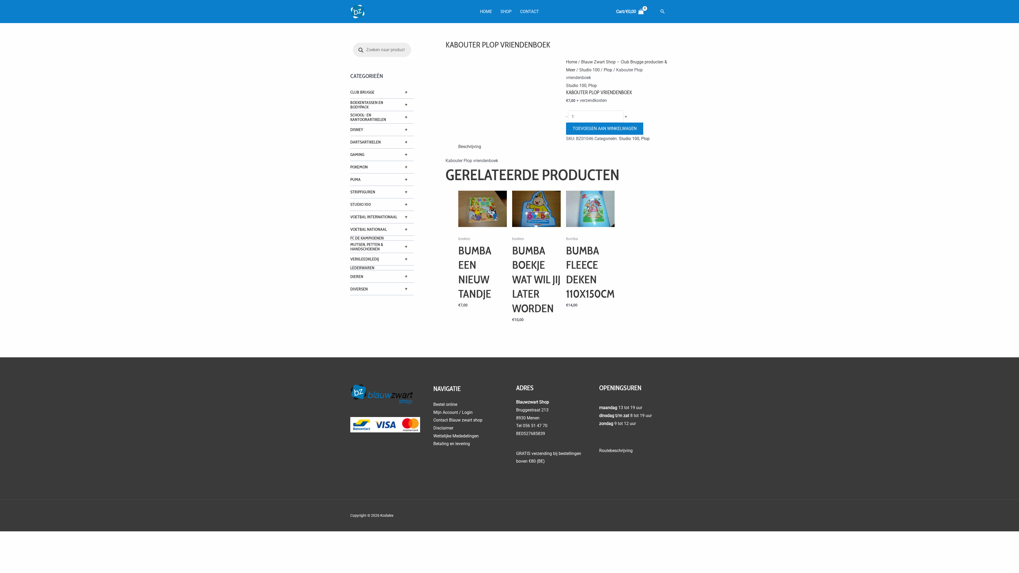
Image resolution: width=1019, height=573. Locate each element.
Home (486, 11)
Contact (529, 11)
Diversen (359, 289)
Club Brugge (362, 92)
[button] (662, 11)
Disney (356, 129)
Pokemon (359, 167)
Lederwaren (362, 267)
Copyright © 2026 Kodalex (372, 515)
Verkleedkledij (364, 259)
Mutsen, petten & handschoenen (366, 246)
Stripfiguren (362, 191)
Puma (355, 179)
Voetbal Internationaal (373, 216)
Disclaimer (443, 428)
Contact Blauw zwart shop (457, 420)
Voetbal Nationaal (368, 229)
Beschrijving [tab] (469, 146)
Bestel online (445, 404)
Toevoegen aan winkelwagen (605, 128)
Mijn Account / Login (453, 412)
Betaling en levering (451, 443)
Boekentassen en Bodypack (366, 105)
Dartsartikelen (365, 142)
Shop (506, 11)
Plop (608, 69)
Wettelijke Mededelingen (456, 436)
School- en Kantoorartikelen (368, 117)
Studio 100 (360, 204)
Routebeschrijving (616, 450)
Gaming (357, 154)
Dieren (356, 276)
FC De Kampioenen (367, 238)
